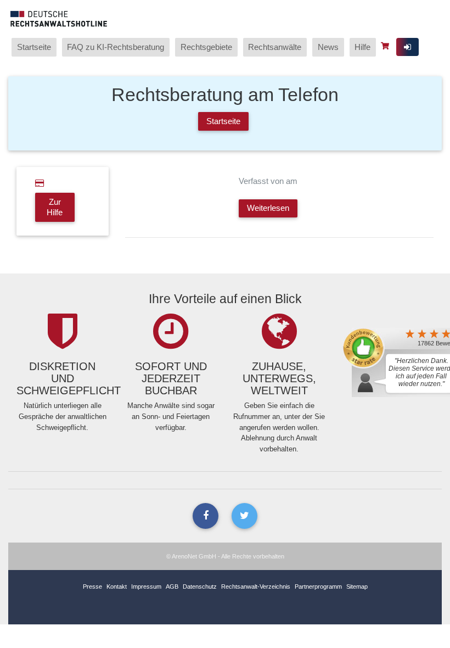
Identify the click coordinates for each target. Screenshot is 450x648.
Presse (92, 586)
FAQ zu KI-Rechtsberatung (115, 47)
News (328, 47)
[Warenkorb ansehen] (386, 46)
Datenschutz (200, 586)
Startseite (34, 47)
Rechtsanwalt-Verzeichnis (255, 586)
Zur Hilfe (55, 207)
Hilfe (362, 47)
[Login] (407, 47)
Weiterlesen (268, 208)
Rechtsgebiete (206, 47)
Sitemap (357, 586)
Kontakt (116, 586)
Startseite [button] (223, 121)
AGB (172, 586)
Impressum (146, 586)
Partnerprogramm (318, 586)
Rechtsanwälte (274, 47)
